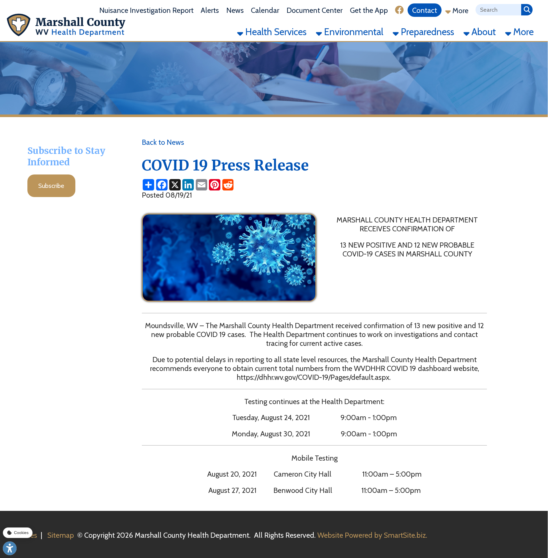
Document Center (314, 10)
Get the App (369, 10)
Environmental (352, 31)
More (459, 10)
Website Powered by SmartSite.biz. (372, 535)
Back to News (163, 142)
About (483, 31)
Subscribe (51, 186)
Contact (424, 10)
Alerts (210, 10)
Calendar (265, 10)
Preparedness (426, 31)
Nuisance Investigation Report (146, 10)
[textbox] (498, 9)
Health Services (275, 31)
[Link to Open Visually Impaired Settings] (10, 548)
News (235, 10)
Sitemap (60, 535)
